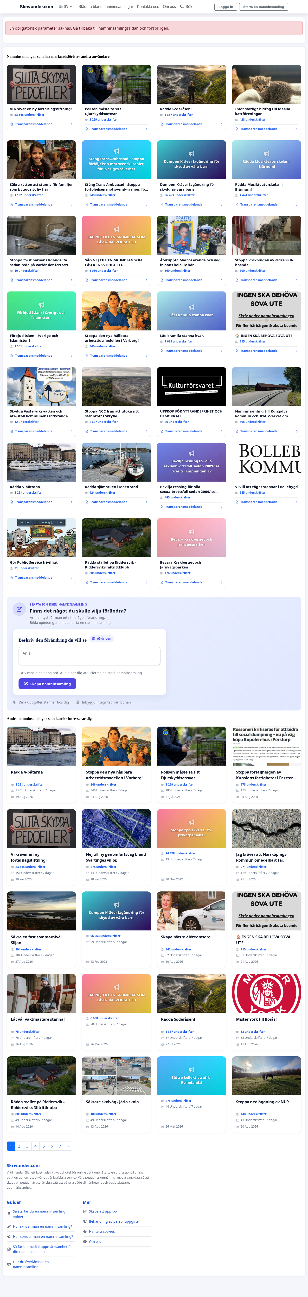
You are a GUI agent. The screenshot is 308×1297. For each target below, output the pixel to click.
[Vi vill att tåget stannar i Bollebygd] (266, 475)
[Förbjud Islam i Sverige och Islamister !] (41, 326)
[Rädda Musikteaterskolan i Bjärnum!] (266, 175)
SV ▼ (68, 6)
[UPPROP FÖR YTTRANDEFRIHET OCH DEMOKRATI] (191, 402)
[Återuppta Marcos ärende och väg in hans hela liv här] (191, 251)
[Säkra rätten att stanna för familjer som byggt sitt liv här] (41, 175)
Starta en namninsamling (263, 7)
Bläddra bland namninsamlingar (105, 7)
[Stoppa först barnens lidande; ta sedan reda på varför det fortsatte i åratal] (41, 251)
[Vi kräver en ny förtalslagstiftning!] (41, 97)
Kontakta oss (148, 7)
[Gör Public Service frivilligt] (41, 550)
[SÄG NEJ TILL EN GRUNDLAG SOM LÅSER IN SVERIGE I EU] (116, 251)
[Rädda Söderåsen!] (191, 97)
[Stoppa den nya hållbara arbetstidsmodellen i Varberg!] (116, 326)
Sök (189, 7)
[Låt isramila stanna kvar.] (191, 323)
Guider (14, 1202)
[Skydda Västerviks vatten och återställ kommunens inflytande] (41, 402)
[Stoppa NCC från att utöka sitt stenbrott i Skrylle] (116, 402)
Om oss (169, 7)
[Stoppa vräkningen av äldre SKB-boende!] (266, 251)
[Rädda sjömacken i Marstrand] (116, 475)
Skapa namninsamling (50, 683)
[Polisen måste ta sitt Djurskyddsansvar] (116, 100)
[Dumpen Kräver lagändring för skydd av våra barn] (191, 175)
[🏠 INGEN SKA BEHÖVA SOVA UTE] (266, 323)
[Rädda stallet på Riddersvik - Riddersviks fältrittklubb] (116, 553)
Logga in (225, 7)
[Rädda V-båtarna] (41, 475)
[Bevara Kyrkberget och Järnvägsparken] (191, 553)
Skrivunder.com (36, 6)
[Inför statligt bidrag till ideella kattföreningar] (266, 100)
